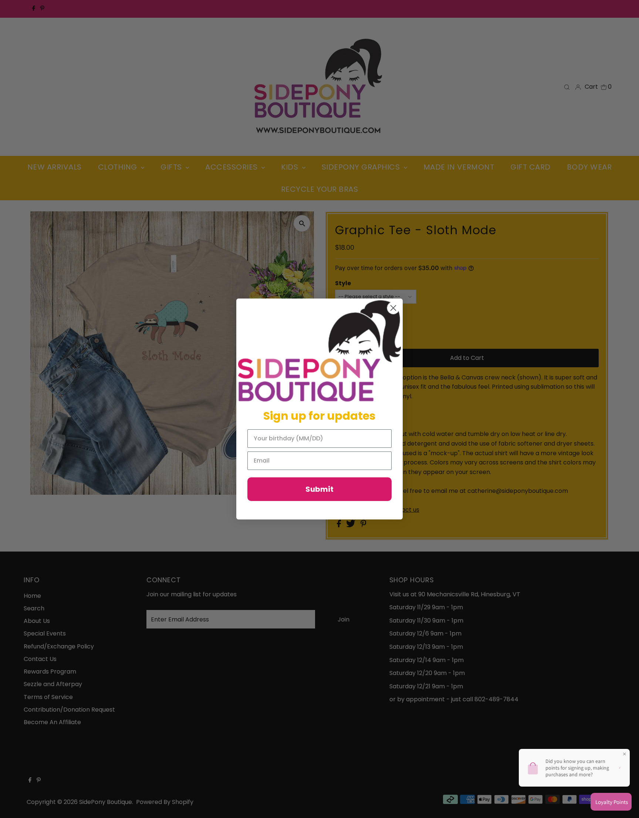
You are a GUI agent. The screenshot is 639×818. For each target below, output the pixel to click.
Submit (319, 489)
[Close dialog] (393, 307)
